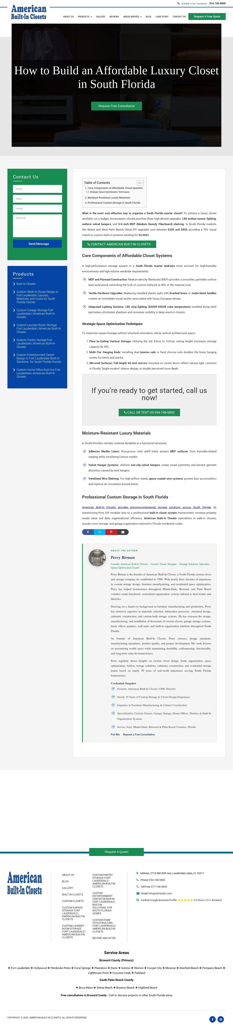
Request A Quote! (117, 852)
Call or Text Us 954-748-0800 (151, 412)
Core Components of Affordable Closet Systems (115, 188)
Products (84, 16)
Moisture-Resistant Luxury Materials (109, 197)
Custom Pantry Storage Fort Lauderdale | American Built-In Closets (36, 343)
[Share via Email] (123, 532)
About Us (68, 16)
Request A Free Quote (207, 16)
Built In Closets (26, 284)
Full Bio (115, 734)
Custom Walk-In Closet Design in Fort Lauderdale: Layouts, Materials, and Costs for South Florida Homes (37, 297)
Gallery (100, 16)
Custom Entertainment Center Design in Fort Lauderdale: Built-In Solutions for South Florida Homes (39, 358)
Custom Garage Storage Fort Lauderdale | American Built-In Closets (36, 313)
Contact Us (179, 16)
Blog (148, 16)
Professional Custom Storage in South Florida (114, 202)
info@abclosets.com (160, 893)
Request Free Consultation (116, 106)
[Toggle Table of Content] (138, 183)
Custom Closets (73, 901)
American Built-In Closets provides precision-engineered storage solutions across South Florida (146, 507)
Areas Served (131, 16)
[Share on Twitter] (99, 532)
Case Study (162, 16)
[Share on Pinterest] (111, 532)
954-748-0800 (157, 879)
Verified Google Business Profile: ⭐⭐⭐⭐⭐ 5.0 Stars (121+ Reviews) (181, 900)
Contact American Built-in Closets (120, 244)
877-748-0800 (159, 886)
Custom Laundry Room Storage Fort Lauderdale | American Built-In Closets (39, 328)
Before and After (104, 938)
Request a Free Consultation (139, 734)
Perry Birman (123, 557)
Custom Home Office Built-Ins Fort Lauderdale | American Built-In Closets (38, 373)
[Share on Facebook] (88, 532)
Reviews (114, 16)
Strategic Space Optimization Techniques (109, 192)
